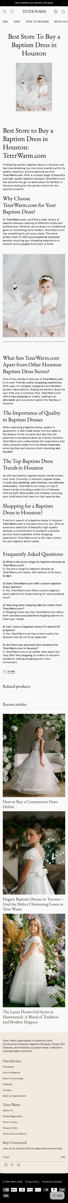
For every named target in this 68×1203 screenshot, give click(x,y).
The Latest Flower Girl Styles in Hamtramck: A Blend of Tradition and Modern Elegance (31, 1017)
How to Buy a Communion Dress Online (30, 804)
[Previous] (4, 3)
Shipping (7, 1084)
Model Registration (13, 1116)
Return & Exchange (13, 1078)
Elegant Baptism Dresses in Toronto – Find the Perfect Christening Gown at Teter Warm (33, 904)
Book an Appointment (14, 1095)
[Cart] (63, 11)
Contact (7, 1090)
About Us (8, 1110)
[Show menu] (4, 11)
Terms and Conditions (14, 1133)
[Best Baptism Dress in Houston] (34, 296)
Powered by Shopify (52, 1181)
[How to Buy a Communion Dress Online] (34, 755)
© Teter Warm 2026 (12, 1181)
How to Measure (11, 1072)
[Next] (63, 3)
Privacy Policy (10, 1127)
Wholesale (8, 1066)
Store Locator (10, 1122)
